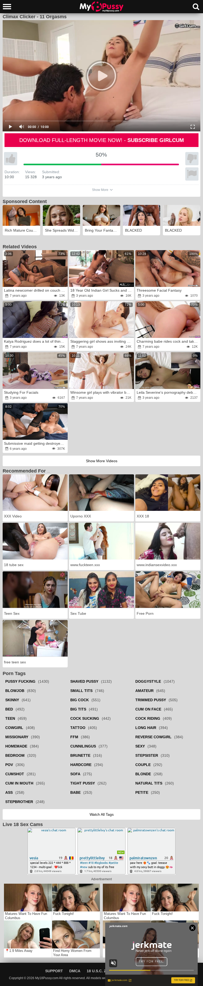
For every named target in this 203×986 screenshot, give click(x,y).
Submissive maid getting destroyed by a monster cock (35, 443)
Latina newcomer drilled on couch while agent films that (35, 290)
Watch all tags (102, 814)
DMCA (74, 971)
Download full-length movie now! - (101, 140)
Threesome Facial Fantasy (159, 290)
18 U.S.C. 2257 (99, 971)
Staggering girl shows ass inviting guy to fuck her (101, 341)
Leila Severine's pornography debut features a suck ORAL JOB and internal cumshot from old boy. (168, 392)
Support (54, 971)
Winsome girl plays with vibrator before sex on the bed (101, 392)
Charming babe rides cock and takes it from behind (168, 341)
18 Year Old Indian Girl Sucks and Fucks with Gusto (101, 290)
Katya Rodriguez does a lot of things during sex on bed (35, 341)
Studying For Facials (21, 392)
